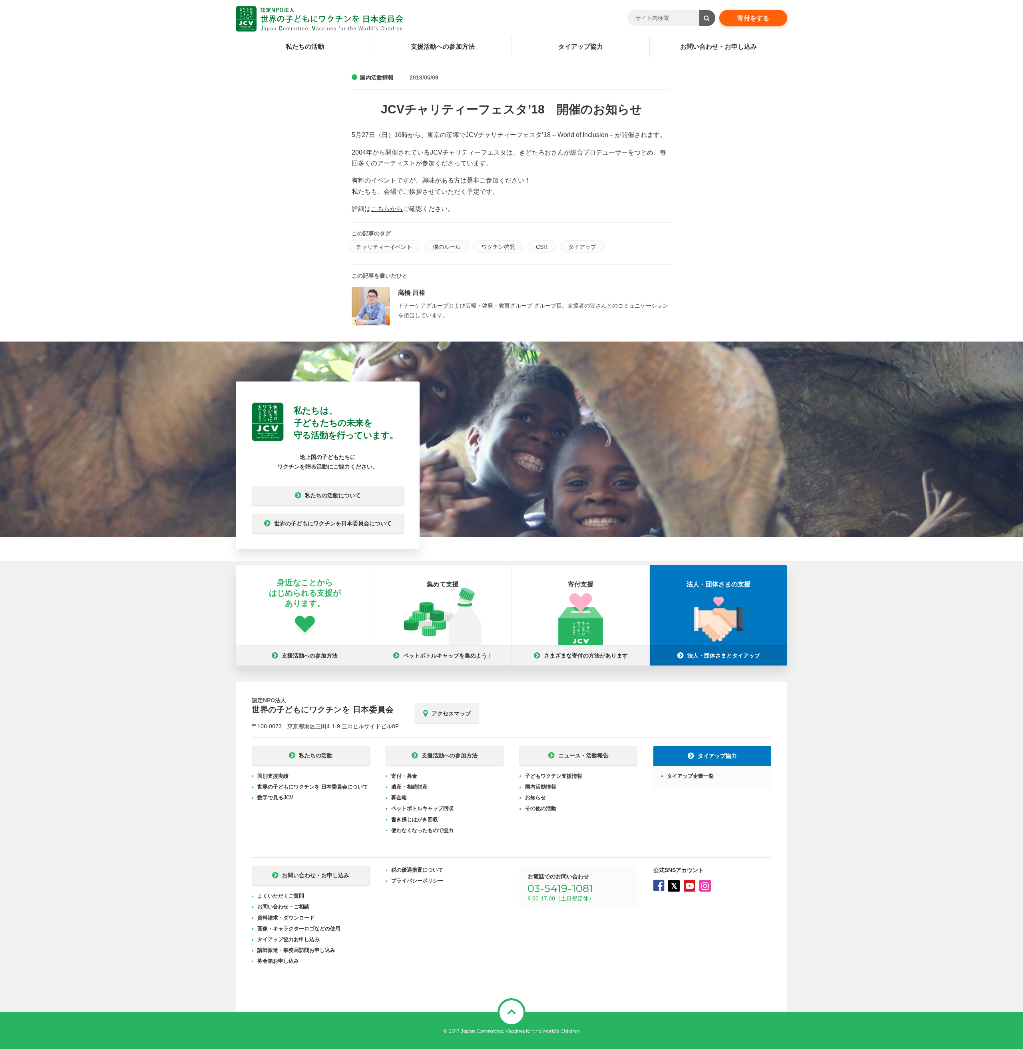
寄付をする (753, 18)
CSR (541, 247)
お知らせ (535, 798)
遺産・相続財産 (409, 787)
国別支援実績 (273, 776)
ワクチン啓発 (498, 247)
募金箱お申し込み (278, 961)
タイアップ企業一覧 (690, 776)
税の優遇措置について (417, 870)
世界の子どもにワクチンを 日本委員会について (312, 787)
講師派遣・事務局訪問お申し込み (296, 950)
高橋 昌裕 (411, 292)
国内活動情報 (377, 77)
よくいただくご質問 (280, 896)
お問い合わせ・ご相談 (283, 907)
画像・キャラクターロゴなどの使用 (298, 929)
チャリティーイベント (384, 247)
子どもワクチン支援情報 (553, 776)
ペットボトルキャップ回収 (422, 808)
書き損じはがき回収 (414, 820)
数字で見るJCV (275, 798)
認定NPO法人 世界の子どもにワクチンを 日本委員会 (319, 19)
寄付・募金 (404, 776)
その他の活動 (540, 808)
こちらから (387, 208)
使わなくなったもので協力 (422, 830)
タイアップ (582, 247)
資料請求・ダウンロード (285, 918)
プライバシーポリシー (417, 881)
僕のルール (447, 247)
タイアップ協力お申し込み (288, 939)
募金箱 (399, 798)
